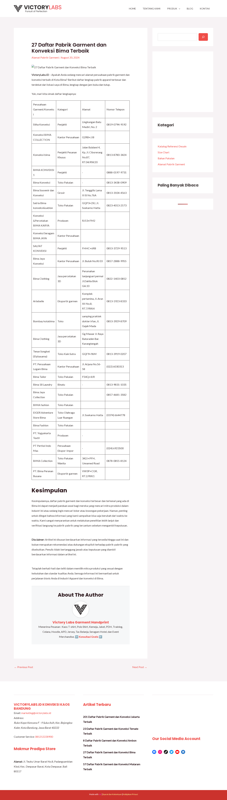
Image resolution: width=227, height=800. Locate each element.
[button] (178, 8)
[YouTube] (177, 752)
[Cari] (203, 37)
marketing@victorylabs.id (36, 712)
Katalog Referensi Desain (172, 146)
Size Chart (163, 152)
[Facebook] (154, 752)
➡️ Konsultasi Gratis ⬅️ (88, 636)
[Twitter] (171, 752)
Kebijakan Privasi (130, 794)
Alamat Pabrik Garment (45, 57)
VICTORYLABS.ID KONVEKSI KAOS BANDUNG (42, 706)
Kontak (205, 8)
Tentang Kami (152, 8)
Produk (172, 8)
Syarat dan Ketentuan (112, 794)
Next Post (139, 667)
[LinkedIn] (183, 752)
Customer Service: (24, 736)
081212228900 (44, 736)
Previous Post (23, 667)
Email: (17, 712)
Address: (19, 717)
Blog (190, 8)
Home (132, 8)
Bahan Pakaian (166, 158)
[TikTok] (166, 752)
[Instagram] (160, 752)
